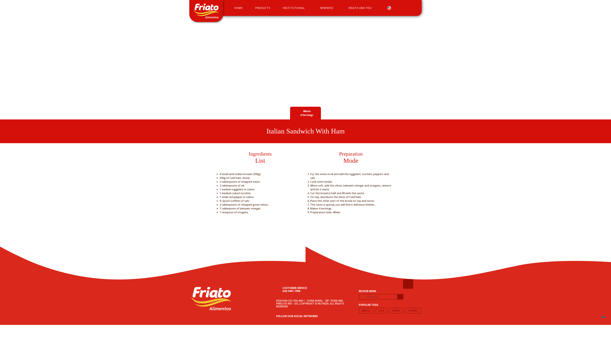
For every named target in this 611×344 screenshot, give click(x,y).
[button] (390, 8)
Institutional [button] (294, 8)
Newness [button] (326, 8)
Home (238, 8)
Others (413, 310)
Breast (366, 310)
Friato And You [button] (360, 8)
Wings (396, 310)
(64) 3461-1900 (291, 291)
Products (262, 8)
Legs (382, 310)
